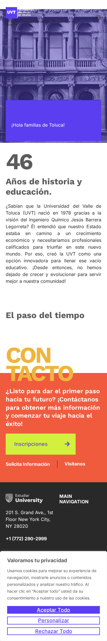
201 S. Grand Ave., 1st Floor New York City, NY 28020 (29, 519)
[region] (53, 596)
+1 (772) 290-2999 (26, 538)
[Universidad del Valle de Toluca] (45, 12)
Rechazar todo (53, 631)
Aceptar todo (53, 610)
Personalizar (53, 620)
